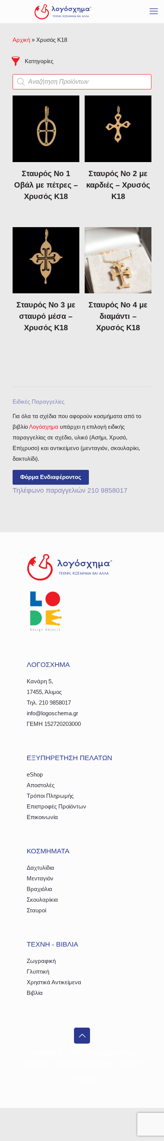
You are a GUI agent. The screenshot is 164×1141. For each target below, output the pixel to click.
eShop (35, 774)
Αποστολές (41, 785)
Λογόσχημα (43, 426)
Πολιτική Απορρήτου (81, 1063)
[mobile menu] (153, 11)
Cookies (130, 1063)
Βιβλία (35, 993)
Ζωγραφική (41, 961)
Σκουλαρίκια (42, 899)
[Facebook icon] (74, 1079)
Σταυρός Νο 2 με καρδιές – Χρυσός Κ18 (118, 185)
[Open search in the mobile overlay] (82, 81)
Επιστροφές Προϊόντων (56, 806)
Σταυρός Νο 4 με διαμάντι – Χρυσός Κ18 (118, 316)
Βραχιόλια (39, 889)
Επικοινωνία (42, 817)
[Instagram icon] (90, 1079)
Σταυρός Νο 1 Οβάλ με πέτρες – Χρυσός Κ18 (46, 185)
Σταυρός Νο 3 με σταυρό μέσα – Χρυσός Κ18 (46, 316)
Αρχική (21, 40)
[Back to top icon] (82, 1036)
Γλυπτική (38, 971)
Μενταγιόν (40, 878)
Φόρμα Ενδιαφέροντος (50, 477)
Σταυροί (36, 910)
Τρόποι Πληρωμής (50, 795)
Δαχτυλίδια (40, 867)
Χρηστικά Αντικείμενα (54, 982)
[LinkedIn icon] (82, 1079)
